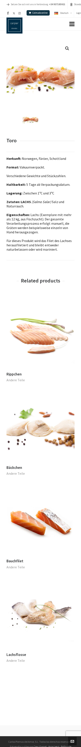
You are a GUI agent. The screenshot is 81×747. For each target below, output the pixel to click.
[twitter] (14, 13)
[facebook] (8, 13)
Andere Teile (15, 380)
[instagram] (20, 13)
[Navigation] (72, 24)
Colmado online (40, 12)
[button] (67, 48)
